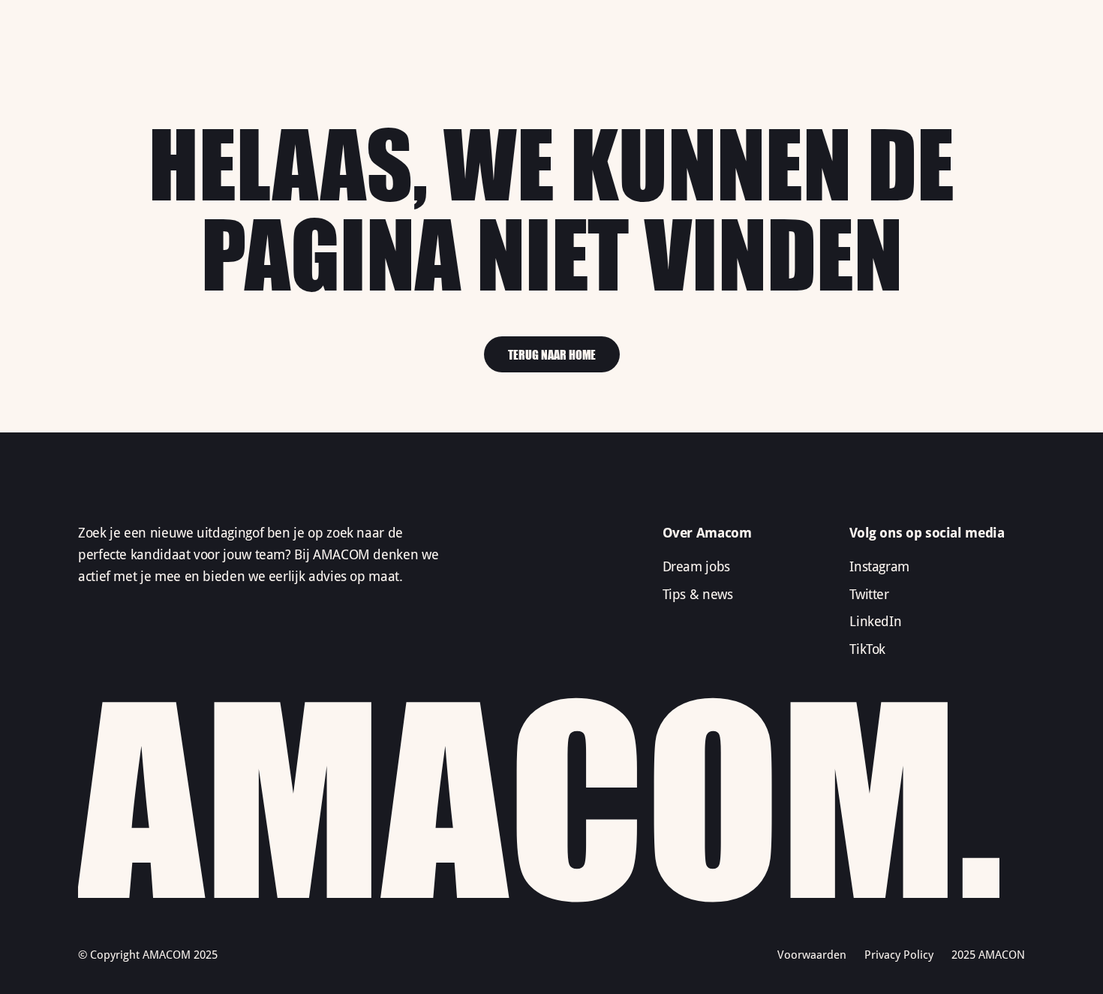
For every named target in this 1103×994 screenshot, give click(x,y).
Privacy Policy (898, 955)
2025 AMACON (988, 955)
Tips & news (698, 594)
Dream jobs (696, 566)
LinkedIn (875, 621)
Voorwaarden (811, 955)
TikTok (867, 649)
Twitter (868, 594)
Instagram (879, 566)
